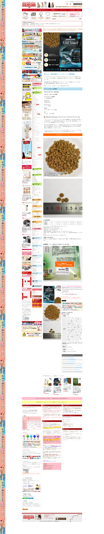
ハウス (34, 253)
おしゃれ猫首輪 (35, 202)
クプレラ (34, 122)
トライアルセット (36, 195)
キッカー (34, 263)
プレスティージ (35, 154)
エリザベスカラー (36, 231)
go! (33, 124)
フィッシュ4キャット (36, 146)
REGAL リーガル (36, 161)
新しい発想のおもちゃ (37, 257)
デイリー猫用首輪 (36, 201)
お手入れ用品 (35, 282)
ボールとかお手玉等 (36, 262)
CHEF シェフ (35, 129)
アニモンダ (35, 101)
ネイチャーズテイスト (37, 141)
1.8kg (73, 357)
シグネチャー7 (35, 127)
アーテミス (35, 94)
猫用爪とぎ (35, 249)
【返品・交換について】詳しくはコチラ (49, 461)
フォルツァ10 (35, 147)
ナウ (34, 136)
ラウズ (34, 160)
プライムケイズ (35, 148)
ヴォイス (34, 111)
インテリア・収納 (36, 252)
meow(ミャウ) (35, 159)
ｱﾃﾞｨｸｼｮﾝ (34, 98)
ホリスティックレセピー (37, 158)
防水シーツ (35, 235)
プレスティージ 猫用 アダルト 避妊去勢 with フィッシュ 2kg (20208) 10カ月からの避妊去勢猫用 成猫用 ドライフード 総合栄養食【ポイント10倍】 (57, 390)
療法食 (34, 170)
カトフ (34, 116)
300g (69, 357)
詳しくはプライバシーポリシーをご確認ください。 (71, 412)
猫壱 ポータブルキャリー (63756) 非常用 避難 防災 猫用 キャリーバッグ (26, 245)
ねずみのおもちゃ (36, 258)
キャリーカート (35, 243)
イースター (35, 106)
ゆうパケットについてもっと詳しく (30, 413)
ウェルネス (35, 110)
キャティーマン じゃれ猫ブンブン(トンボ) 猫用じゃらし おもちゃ (26, 213)
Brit (33, 153)
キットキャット (35, 119)
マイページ (67, 1)
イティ (34, 107)
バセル (34, 142)
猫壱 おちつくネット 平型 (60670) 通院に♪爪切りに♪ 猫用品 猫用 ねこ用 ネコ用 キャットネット (26, 229)
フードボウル (35, 267)
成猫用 (34, 176)
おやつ (34, 193)
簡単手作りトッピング (37, 189)
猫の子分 (34, 261)
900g (71, 357)
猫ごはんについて (36, 89)
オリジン (34, 115)
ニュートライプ (35, 140)
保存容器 (34, 271)
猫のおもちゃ (35, 293)
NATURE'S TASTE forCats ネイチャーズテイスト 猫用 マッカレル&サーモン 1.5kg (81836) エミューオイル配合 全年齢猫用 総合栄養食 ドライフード (77, 390)
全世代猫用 (35, 180)
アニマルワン (35, 100)
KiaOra (34, 118)
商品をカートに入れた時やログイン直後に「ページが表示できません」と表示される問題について (52, 398)
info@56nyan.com (68, 417)
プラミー (34, 151)
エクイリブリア (35, 112)
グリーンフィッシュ (36, 123)
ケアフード (34, 172)
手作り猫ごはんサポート (37, 188)
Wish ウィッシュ (36, 109)
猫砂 (34, 276)
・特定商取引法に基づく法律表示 (48, 514)
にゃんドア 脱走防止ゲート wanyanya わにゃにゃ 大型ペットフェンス (26, 180)
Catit (34, 121)
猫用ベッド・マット (36, 248)
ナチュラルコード (36, 137)
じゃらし (34, 259)
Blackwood (35, 149)
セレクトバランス (36, 133)
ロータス (34, 163)
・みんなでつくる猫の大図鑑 (48, 518)
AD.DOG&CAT (35, 99)
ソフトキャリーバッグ (37, 239)
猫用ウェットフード (36, 187)
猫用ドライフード (36, 186)
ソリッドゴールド (36, 134)
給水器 (34, 268)
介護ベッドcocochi (36, 234)
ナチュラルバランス (36, 139)
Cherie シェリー (35, 130)
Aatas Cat (34, 97)
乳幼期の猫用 (35, 181)
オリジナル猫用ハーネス (37, 213)
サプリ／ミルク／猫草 (37, 192)
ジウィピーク (35, 125)
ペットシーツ (35, 277)
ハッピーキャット (36, 143)
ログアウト (80, 1)
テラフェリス (35, 135)
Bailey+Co (34, 155)
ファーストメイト (36, 145)
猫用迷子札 (35, 209)
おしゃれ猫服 (35, 223)
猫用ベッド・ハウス (36, 292)
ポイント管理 (76, 1)
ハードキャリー (35, 242)
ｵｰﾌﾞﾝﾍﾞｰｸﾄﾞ (35, 113)
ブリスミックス (35, 152)
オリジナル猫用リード (37, 214)
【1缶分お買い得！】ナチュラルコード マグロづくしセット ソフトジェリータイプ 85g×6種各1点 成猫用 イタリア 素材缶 (26, 197)
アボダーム (35, 103)
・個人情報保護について (47, 515)
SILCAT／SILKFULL (36, 131)
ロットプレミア (35, 164)
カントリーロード (36, 117)
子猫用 (34, 177)
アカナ (34, 95)
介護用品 (34, 230)
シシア (34, 128)
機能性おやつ (36, 194)
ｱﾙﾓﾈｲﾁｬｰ (34, 104)
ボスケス (34, 157)
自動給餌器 (35, 269)
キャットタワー (35, 247)
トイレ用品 (35, 275)
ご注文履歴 (71, 1)
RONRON (34, 165)
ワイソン (34, 166)
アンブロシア (35, 105)
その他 (34, 278)
